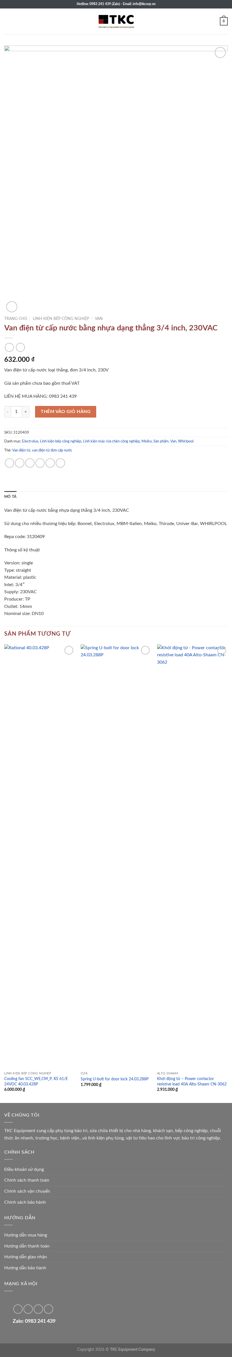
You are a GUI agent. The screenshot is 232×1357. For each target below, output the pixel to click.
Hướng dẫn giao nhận (25, 1257)
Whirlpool (186, 441)
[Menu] (7, 21)
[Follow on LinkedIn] (38, 1309)
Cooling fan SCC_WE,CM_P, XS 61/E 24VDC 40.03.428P (36, 1081)
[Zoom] (11, 306)
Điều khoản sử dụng (24, 1169)
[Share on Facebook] (19, 463)
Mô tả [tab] (10, 496)
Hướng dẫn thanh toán (27, 1246)
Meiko (146, 441)
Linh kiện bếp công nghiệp (61, 319)
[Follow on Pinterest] (28, 1309)
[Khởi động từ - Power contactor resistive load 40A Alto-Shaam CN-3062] (192, 856)
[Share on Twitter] (30, 463)
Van (99, 319)
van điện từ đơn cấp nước (52, 450)
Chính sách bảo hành (25, 1202)
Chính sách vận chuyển (27, 1191)
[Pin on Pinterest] (50, 463)
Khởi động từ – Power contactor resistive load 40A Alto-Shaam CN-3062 (192, 1081)
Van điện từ (21, 450)
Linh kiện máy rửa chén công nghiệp (111, 441)
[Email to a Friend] (40, 463)
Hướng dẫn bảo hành (25, 1268)
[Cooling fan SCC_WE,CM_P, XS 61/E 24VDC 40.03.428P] (39, 856)
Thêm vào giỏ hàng (66, 411)
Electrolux (30, 441)
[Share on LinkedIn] (60, 463)
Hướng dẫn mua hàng (25, 1235)
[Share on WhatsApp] (9, 463)
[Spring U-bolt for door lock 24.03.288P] (116, 856)
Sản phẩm (161, 441)
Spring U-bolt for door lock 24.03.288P (115, 1079)
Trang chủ (15, 319)
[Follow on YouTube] (48, 1309)
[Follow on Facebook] (18, 1309)
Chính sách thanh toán (26, 1180)
